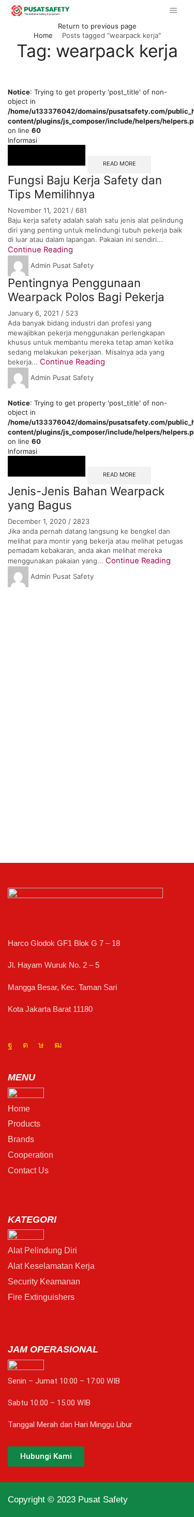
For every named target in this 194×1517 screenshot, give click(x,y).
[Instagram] (25, 1045)
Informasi (22, 140)
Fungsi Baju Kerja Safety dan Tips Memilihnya (85, 187)
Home (43, 35)
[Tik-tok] (41, 1045)
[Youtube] (58, 1045)
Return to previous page (97, 26)
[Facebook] (10, 1045)
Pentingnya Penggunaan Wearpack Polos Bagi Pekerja (86, 290)
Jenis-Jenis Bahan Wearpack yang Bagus (86, 498)
